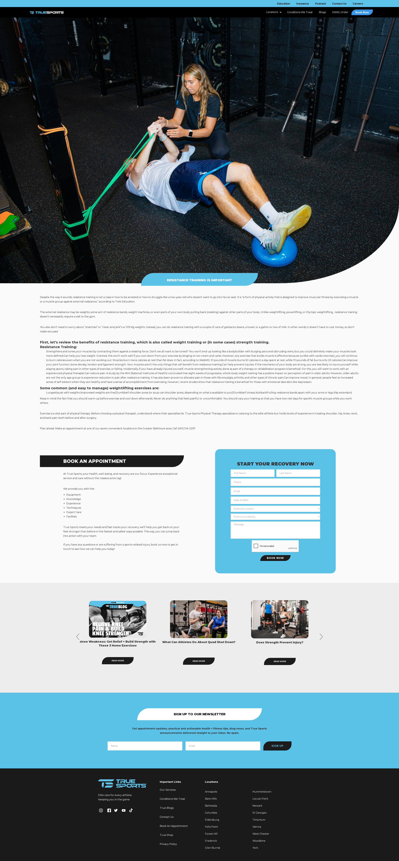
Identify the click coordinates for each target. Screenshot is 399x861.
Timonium (258, 819)
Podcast (320, 3)
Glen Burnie (212, 847)
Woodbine (258, 840)
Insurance (302, 3)
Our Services (168, 789)
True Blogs (167, 807)
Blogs (322, 12)
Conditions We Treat (300, 12)
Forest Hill (211, 833)
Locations (272, 12)
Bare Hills (211, 798)
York (255, 847)
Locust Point (260, 798)
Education (283, 3)
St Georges (259, 812)
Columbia (211, 812)
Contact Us (339, 3)
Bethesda (211, 805)
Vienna (256, 826)
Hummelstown (261, 791)
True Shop (166, 835)
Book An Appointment (174, 826)
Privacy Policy (168, 844)
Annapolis (211, 791)
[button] (273, 13)
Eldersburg (212, 819)
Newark (257, 805)
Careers (358, 3)
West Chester (260, 833)
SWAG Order (340, 12)
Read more (118, 661)
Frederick (211, 840)
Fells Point (211, 826)
